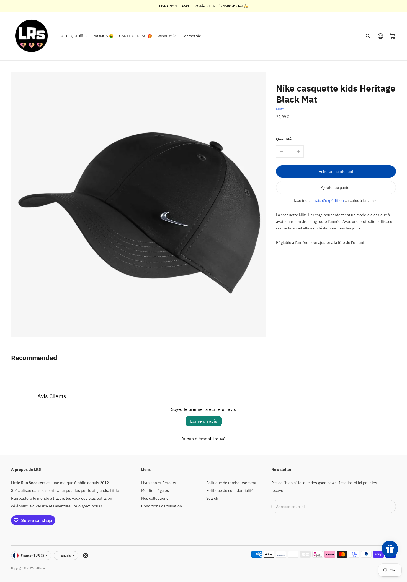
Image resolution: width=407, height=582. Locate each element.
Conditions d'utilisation (161, 505)
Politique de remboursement (231, 482)
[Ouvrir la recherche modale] (368, 36)
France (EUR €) (32, 555)
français (64, 555)
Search (212, 498)
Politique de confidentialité (230, 490)
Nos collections (154, 498)
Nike (280, 108)
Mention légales (155, 490)
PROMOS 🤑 (103, 35)
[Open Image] (138, 204)
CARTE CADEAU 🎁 (135, 35)
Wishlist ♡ (167, 35)
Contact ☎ (191, 35)
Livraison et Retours (158, 482)
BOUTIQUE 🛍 (71, 35)
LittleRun (41, 568)
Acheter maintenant (336, 171)
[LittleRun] (32, 36)
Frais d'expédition (328, 200)
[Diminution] (281, 151)
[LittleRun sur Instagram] (85, 555)
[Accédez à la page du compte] (380, 36)
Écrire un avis (203, 421)
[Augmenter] (298, 151)
